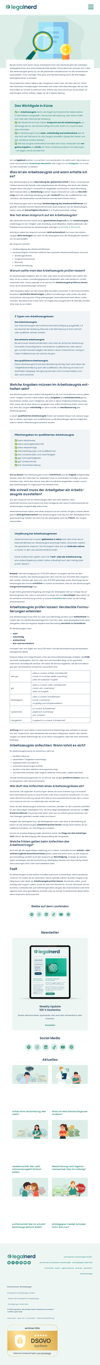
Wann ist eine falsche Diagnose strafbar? (69, 1113)
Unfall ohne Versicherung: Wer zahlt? (29, 1113)
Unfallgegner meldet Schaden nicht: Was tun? (69, 1225)
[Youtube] (61, 914)
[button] (78, 1257)
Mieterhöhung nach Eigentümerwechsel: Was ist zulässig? (69, 1168)
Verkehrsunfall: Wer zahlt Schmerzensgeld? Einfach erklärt (26, 1169)
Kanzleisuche (59, 598)
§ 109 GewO (74, 227)
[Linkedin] (46, 914)
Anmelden (50, 1025)
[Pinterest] (68, 914)
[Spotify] (32, 914)
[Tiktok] (54, 914)
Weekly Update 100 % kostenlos (50, 1008)
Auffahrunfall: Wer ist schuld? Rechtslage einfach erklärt (28, 1225)
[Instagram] (39, 914)
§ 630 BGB (63, 227)
